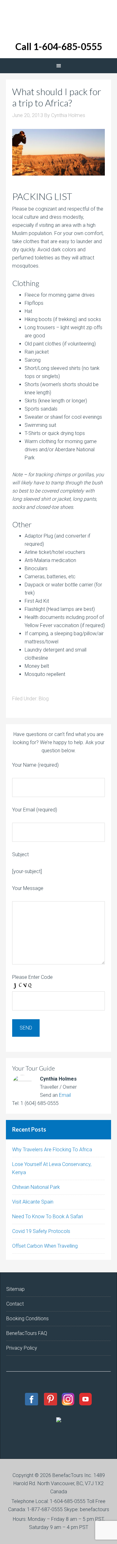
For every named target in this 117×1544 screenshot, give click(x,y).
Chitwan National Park (36, 1187)
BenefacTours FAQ (26, 1333)
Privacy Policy (21, 1348)
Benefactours (58, 15)
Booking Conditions (27, 1319)
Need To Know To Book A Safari (47, 1216)
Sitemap (15, 1289)
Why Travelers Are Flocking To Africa (52, 1150)
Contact (15, 1304)
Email (65, 1095)
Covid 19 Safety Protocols (41, 1231)
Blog (44, 699)
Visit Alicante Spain (32, 1202)
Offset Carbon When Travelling (45, 1246)
